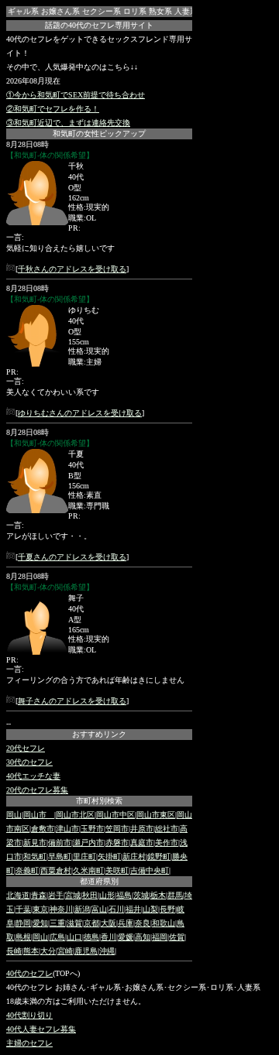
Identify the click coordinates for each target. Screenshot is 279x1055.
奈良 (142, 923)
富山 (99, 909)
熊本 (31, 951)
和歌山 (163, 923)
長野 (167, 909)
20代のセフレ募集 (37, 790)
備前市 (59, 842)
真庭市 (141, 842)
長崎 (14, 951)
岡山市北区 (75, 814)
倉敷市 (42, 828)
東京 (40, 909)
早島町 (59, 856)
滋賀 (74, 923)
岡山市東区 (155, 814)
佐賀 (176, 937)
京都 (91, 923)
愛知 (40, 923)
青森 (38, 895)
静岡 (23, 923)
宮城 (73, 895)
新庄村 (134, 856)
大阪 (108, 923)
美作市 (166, 842)
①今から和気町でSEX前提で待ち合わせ (75, 95)
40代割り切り (29, 1015)
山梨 (150, 909)
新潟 (82, 909)
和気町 (34, 856)
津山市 (67, 828)
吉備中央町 (149, 870)
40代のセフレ (29, 973)
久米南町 (88, 870)
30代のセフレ (29, 762)
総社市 (166, 828)
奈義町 (27, 870)
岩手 (56, 895)
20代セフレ (25, 748)
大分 (48, 951)
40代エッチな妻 (33, 776)
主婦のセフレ (29, 1043)
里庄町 (84, 856)
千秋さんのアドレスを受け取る (72, 269)
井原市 (141, 828)
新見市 (34, 842)
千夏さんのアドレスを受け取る (72, 557)
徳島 (91, 937)
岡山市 (38, 814)
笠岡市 (117, 828)
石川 (116, 909)
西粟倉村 (55, 870)
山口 (74, 937)
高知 (142, 937)
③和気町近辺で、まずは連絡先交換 (68, 122)
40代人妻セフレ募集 (41, 1029)
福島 (124, 895)
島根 (23, 937)
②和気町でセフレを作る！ (52, 108)
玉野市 (92, 828)
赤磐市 (117, 842)
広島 (57, 937)
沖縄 (107, 951)
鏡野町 (158, 856)
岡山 (14, 814)
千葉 (23, 909)
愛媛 (125, 937)
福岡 (159, 937)
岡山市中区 (115, 814)
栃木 (158, 895)
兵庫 (125, 923)
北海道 (17, 895)
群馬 (175, 895)
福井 (133, 909)
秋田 (90, 895)
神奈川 (61, 909)
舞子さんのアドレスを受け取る (72, 701)
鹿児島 (86, 951)
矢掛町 (109, 856)
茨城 (141, 895)
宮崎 (65, 951)
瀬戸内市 (88, 842)
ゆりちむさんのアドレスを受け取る (80, 413)
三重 (57, 923)
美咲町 (117, 870)
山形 (107, 895)
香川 (108, 937)
